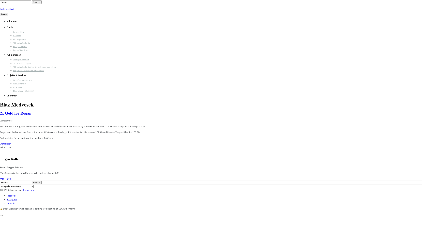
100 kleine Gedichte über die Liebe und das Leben (34, 67)
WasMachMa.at (19, 83)
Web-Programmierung (22, 80)
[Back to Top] (1, 215)
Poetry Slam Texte (21, 50)
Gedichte (17, 35)
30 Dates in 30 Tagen (22, 63)
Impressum (28, 189)
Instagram (12, 199)
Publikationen (14, 54)
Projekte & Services (16, 75)
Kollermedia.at (7, 9)
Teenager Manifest (21, 59)
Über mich (12, 95)
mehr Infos (5, 178)
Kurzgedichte (18, 32)
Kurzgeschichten (20, 46)
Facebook (11, 195)
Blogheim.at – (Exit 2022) (23, 91)
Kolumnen (12, 21)
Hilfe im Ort (18, 87)
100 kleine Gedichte (21, 43)
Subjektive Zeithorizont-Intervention (28, 70)
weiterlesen (5, 143)
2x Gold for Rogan (15, 113)
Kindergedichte (19, 39)
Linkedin (11, 202)
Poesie (10, 27)
